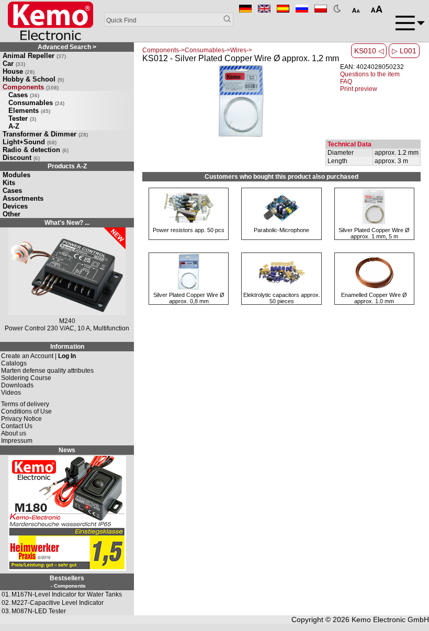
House (19, 71)
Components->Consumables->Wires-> (197, 50)
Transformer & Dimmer (45, 134)
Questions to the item (370, 74)
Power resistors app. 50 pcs (188, 230)
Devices (15, 206)
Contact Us (16, 426)
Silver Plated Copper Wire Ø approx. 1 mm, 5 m (374, 233)
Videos (11, 392)
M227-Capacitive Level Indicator (58, 602)
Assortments (23, 198)
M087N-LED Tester (39, 611)
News (67, 450)
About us (13, 433)
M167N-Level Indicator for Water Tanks (67, 594)
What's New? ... (66, 222)
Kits (9, 183)
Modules (16, 175)
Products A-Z (67, 166)
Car (14, 63)
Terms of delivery (25, 404)
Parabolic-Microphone (281, 230)
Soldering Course (26, 378)
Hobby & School (33, 79)
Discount (21, 158)
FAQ (346, 81)
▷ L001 (404, 51)
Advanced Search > (67, 47)
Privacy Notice (21, 418)
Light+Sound (30, 142)
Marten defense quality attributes (47, 370)
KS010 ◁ (369, 51)
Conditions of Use (26, 411)
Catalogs (14, 363)
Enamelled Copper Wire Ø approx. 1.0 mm (374, 298)
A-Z (13, 126)
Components (31, 87)
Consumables (36, 103)
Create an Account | (38, 356)
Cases (23, 95)
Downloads (17, 385)
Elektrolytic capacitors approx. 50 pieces (281, 298)
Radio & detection (36, 150)
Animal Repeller (34, 56)
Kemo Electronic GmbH (390, 619)
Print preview (358, 89)
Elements (29, 110)
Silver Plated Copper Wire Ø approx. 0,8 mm (188, 298)
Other (11, 214)
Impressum (16, 440)
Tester (22, 118)
